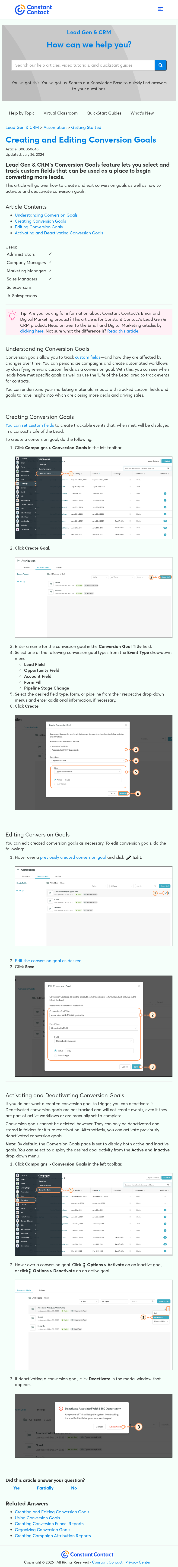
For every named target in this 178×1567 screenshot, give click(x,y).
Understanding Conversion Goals (46, 215)
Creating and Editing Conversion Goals (52, 1511)
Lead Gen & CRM (22, 127)
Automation (55, 127)
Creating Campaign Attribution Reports (53, 1535)
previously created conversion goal (73, 857)
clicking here (32, 331)
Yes (16, 1488)
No (74, 1488)
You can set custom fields (30, 425)
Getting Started (86, 127)
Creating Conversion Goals (40, 221)
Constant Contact (107, 1562)
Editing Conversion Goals (39, 227)
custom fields (87, 357)
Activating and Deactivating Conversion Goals (59, 233)
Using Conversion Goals (37, 1517)
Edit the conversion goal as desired (48, 960)
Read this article (122, 331)
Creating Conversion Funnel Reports (49, 1523)
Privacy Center (138, 1562)
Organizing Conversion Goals (42, 1529)
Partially (45, 1488)
